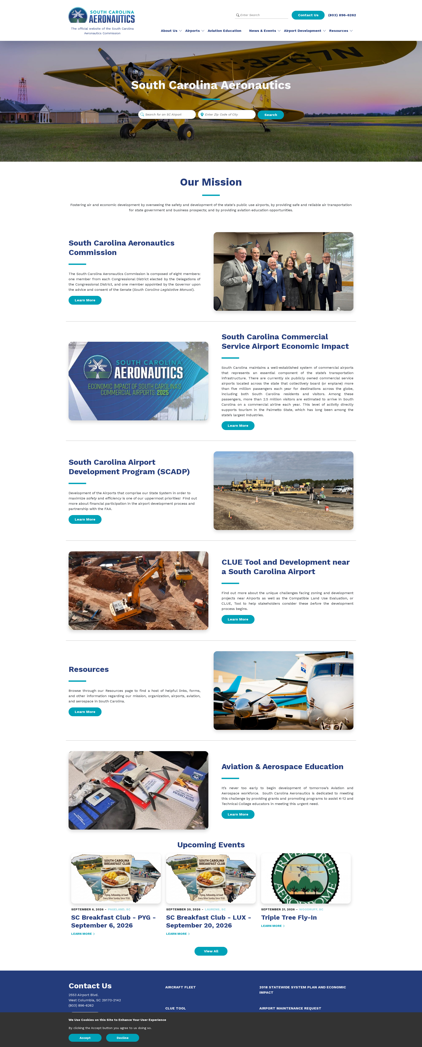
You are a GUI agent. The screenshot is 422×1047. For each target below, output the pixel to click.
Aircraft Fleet (180, 987)
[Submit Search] (238, 15)
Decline (123, 1038)
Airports (192, 31)
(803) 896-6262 (342, 15)
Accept (85, 1038)
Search (270, 115)
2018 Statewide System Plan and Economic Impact (302, 990)
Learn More (85, 300)
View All (211, 951)
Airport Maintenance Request (290, 1008)
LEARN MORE (82, 933)
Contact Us (308, 15)
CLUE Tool (175, 1008)
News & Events (262, 31)
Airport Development (302, 31)
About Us (169, 31)
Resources (338, 31)
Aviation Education (224, 31)
